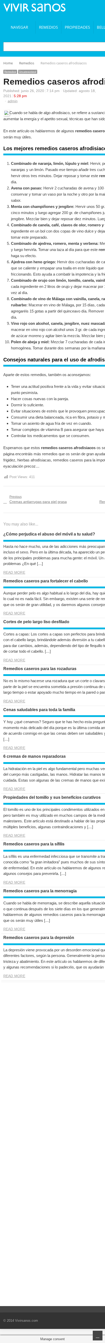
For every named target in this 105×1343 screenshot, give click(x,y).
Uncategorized (27, 71)
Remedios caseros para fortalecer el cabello (45, 581)
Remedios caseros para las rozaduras (39, 669)
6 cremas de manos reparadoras (34, 756)
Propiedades (77, 27)
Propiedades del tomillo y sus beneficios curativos (52, 797)
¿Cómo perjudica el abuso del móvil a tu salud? (49, 534)
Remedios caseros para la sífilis (33, 844)
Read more (14, 572)
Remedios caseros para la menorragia (40, 891)
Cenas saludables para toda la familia (39, 710)
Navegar (19, 27)
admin (13, 101)
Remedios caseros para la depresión (38, 937)
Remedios (48, 27)
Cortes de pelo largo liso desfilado (36, 622)
